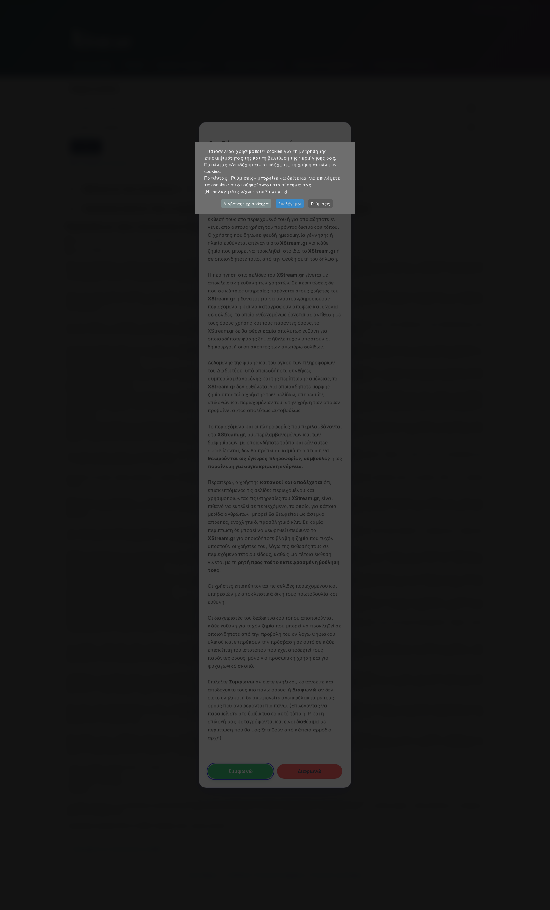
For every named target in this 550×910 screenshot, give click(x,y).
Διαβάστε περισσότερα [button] (246, 203)
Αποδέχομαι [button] (289, 203)
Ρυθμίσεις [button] (320, 203)
